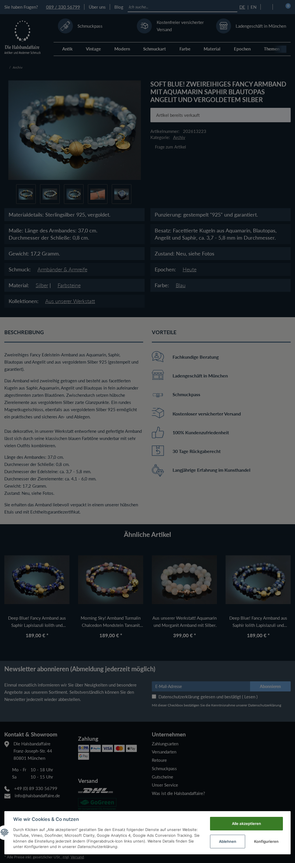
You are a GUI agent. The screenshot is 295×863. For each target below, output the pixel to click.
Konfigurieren (266, 841)
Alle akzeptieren (246, 823)
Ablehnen (227, 841)
